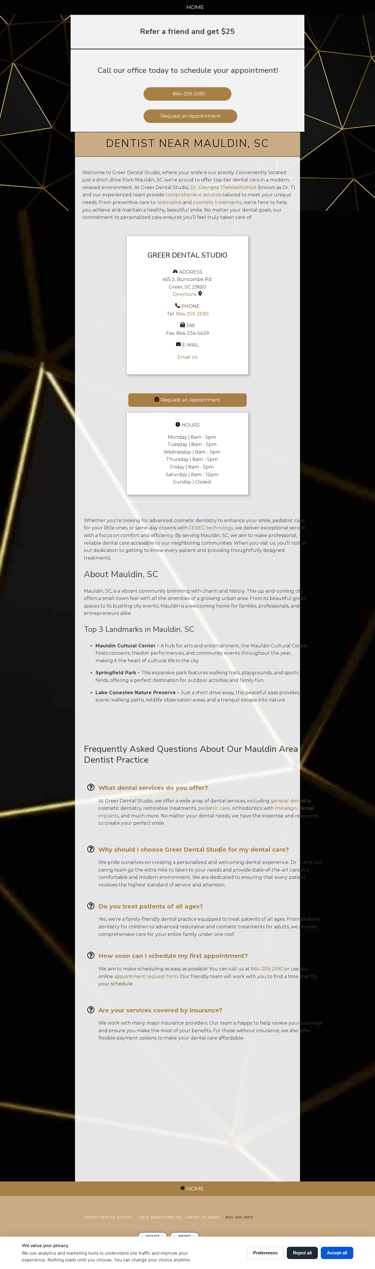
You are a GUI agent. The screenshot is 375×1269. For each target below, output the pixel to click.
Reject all (302, 1252)
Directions (184, 294)
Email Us (187, 357)
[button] (187, 400)
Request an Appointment (191, 116)
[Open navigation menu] (292, 7)
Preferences (265, 1252)
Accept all (337, 1252)
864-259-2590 (192, 314)
